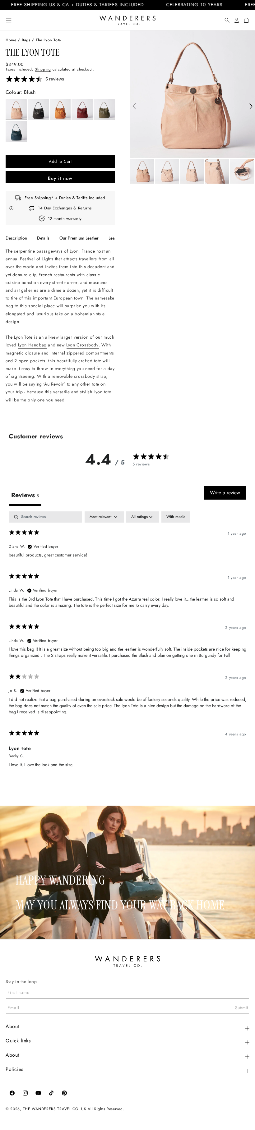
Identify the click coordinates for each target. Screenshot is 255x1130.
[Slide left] (134, 107)
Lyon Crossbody (82, 345)
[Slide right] (251, 107)
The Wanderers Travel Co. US (54, 1109)
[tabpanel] (60, 332)
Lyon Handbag (32, 345)
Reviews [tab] (25, 495)
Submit (241, 1007)
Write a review (225, 492)
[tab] (16, 238)
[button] (9, 20)
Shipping (43, 69)
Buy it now (60, 178)
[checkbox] (175, 517)
